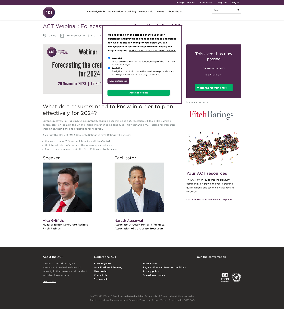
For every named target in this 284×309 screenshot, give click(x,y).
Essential (116, 58)
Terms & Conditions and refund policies (123, 296)
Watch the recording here (212, 87)
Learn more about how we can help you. (209, 199)
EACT (201, 277)
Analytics (116, 68)
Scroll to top (276, 302)
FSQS (225, 277)
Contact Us (206, 2)
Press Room (150, 263)
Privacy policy (151, 271)
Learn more (49, 281)
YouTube (239, 263)
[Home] (49, 17)
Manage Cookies (186, 2)
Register (222, 2)
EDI (236, 277)
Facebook (225, 263)
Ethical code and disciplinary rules (177, 296)
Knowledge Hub (103, 263)
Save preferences (118, 81)
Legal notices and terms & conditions (164, 267)
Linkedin (199, 263)
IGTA (214, 277)
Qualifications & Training (108, 267)
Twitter (212, 263)
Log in (235, 2)
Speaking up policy (154, 275)
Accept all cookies (139, 93)
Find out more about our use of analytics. (152, 50)
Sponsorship (101, 279)
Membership (101, 271)
